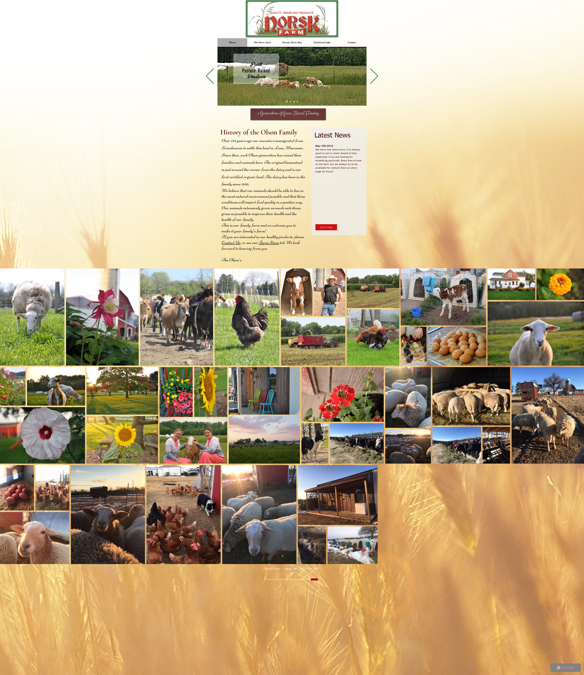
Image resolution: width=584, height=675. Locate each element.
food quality (266, 202)
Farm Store (269, 242)
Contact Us (231, 242)
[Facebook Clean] (292, 573)
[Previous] (210, 76)
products (286, 237)
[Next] (374, 76)
